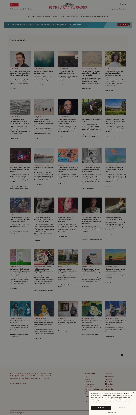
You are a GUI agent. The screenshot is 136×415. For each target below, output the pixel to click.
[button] (112, 412)
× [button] (134, 393)
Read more (102, 403)
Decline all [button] (122, 407)
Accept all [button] (101, 407)
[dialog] (112, 403)
